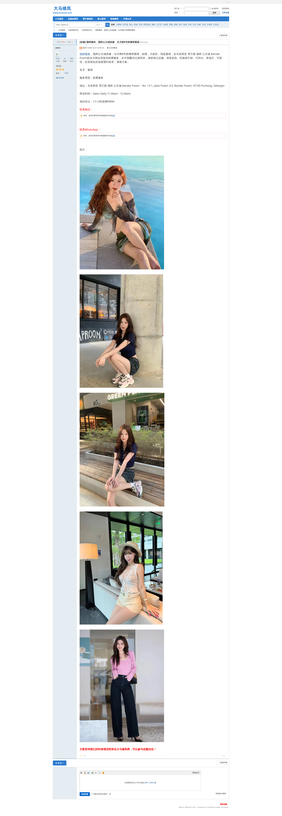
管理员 (58, 66)
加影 (199, 24)
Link (92, 772)
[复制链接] (144, 42)
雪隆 (171, 24)
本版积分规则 (220, 794)
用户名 (176, 8)
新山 (131, 24)
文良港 (216, 24)
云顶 (204, 24)
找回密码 (225, 8)
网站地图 (223, 804)
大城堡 (165, 24)
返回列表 (224, 35)
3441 (58, 59)
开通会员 (127, 19)
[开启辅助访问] (225, 2)
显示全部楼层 (112, 48)
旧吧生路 (146, 24)
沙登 (190, 24)
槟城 (135, 24)
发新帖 (58, 35)
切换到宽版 (227, 2)
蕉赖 (175, 24)
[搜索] (107, 25)
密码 (176, 13)
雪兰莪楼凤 (88, 19)
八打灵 (159, 24)
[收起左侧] (76, 42)
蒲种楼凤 (85, 54)
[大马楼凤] (62, 10)
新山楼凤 (102, 19)
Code (99, 772)
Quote (95, 772)
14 (65, 59)
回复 (113, 115)
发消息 (61, 78)
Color (84, 772)
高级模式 (195, 773)
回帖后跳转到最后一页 (102, 794)
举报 (223, 756)
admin (57, 48)
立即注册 (225, 13)
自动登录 (215, 8)
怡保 (185, 24)
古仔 (180, 24)
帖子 (98, 25)
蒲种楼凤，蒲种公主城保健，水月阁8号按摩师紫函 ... (116, 30)
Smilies (103, 772)
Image (88, 772)
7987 (72, 59)
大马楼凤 (59, 19)
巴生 (194, 24)
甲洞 (140, 24)
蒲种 (153, 24)
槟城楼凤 (114, 19)
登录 (146, 783)
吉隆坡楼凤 (73, 19)
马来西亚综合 (73, 30)
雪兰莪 (125, 24)
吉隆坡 (119, 24)
